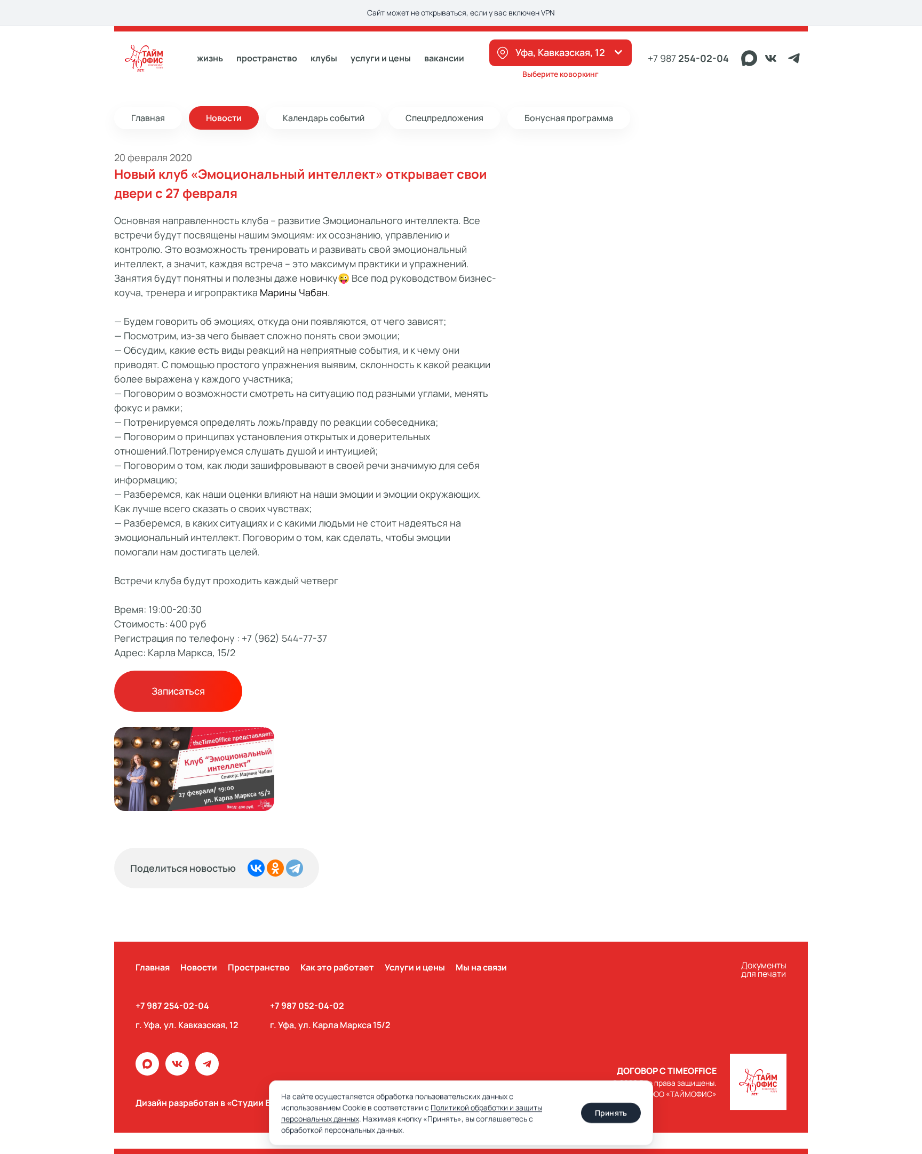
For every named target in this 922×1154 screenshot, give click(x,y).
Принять (611, 1113)
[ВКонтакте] (256, 868)
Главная (148, 118)
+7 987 (688, 58)
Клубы (324, 58)
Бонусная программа (568, 118)
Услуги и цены (381, 58)
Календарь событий (323, 118)
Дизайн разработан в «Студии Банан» (216, 1103)
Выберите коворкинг (560, 74)
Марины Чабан (294, 292)
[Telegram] (294, 868)
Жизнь (210, 58)
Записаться (178, 691)
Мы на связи (481, 967)
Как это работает (337, 967)
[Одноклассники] (275, 868)
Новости (224, 118)
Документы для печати (763, 970)
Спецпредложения (444, 118)
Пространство (259, 967)
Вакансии (444, 58)
